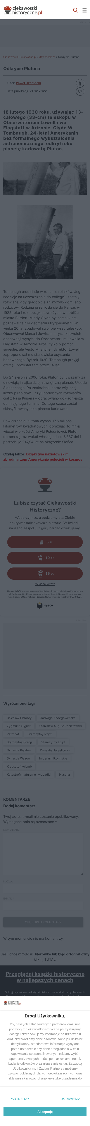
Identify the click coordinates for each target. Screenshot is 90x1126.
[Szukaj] (75, 10)
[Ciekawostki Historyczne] (26, 9)
